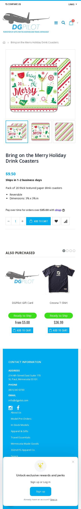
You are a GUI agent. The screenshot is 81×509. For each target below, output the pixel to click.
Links (71, 4)
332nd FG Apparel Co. (23, 450)
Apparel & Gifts (19, 431)
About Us (16, 412)
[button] (64, 250)
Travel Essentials (20, 437)
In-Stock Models (20, 425)
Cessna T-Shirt (59, 303)
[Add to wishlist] (56, 221)
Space (14, 456)
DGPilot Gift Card (22, 303)
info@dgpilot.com (18, 400)
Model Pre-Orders (21, 418)
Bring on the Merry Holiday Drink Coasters (36, 158)
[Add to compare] (65, 221)
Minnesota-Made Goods (25, 443)
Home (4, 42)
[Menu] (56, 22)
